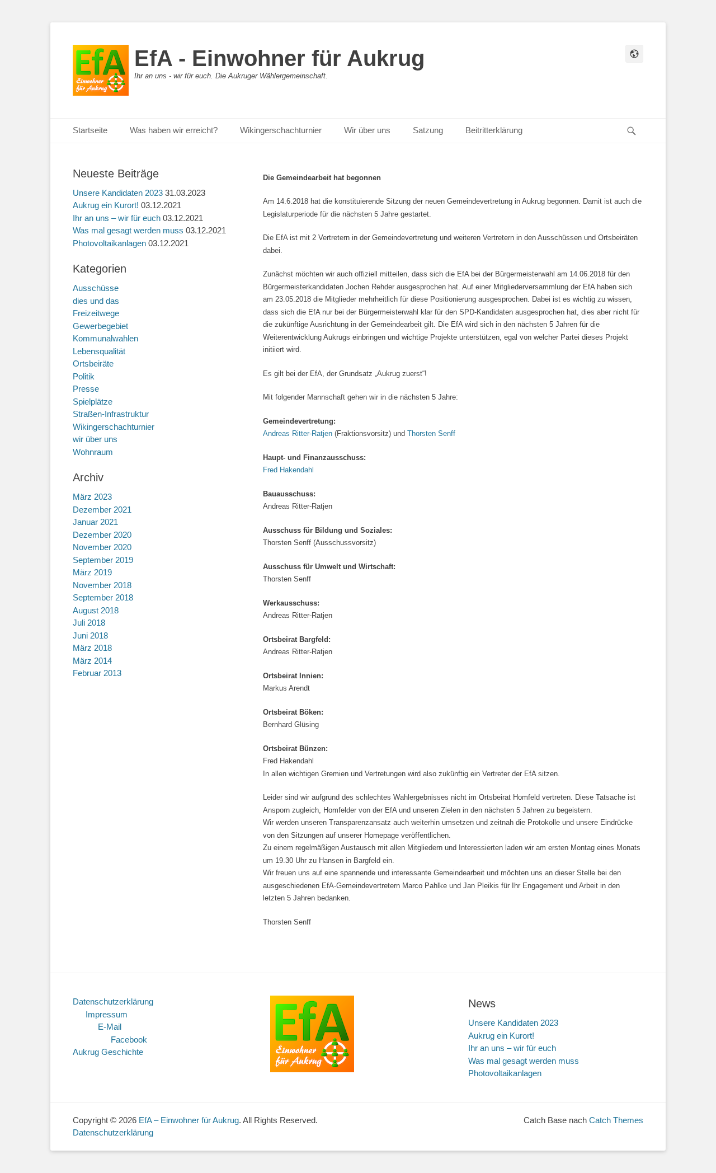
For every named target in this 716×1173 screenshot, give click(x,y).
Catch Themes (616, 1120)
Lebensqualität (99, 351)
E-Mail (109, 1026)
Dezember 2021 (102, 509)
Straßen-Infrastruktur (111, 414)
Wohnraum (93, 452)
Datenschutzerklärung (113, 1001)
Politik (84, 376)
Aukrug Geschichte (108, 1052)
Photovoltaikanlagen (109, 243)
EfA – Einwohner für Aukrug (189, 1120)
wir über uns (95, 439)
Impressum (107, 1014)
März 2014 (92, 660)
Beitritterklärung (493, 130)
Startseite (90, 130)
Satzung (428, 130)
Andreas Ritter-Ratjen (297, 433)
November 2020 (102, 547)
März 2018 (92, 648)
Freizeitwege (96, 313)
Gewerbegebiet (100, 326)
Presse (86, 388)
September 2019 (103, 560)
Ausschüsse (96, 288)
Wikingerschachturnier (281, 130)
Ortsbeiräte (93, 363)
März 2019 (92, 572)
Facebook (129, 1039)
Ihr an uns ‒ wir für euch (117, 218)
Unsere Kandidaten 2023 (118, 193)
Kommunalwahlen (105, 338)
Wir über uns (367, 130)
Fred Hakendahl (288, 470)
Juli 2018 (89, 622)
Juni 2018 (90, 635)
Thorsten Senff (431, 433)
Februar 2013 (97, 673)
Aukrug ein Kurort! (106, 205)
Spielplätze (92, 401)
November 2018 (102, 585)
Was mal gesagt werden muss (128, 230)
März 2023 (92, 496)
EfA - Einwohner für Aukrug (279, 58)
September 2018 (103, 597)
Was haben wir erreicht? (174, 130)
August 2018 (96, 610)
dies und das (96, 301)
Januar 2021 (95, 522)
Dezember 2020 (102, 534)
